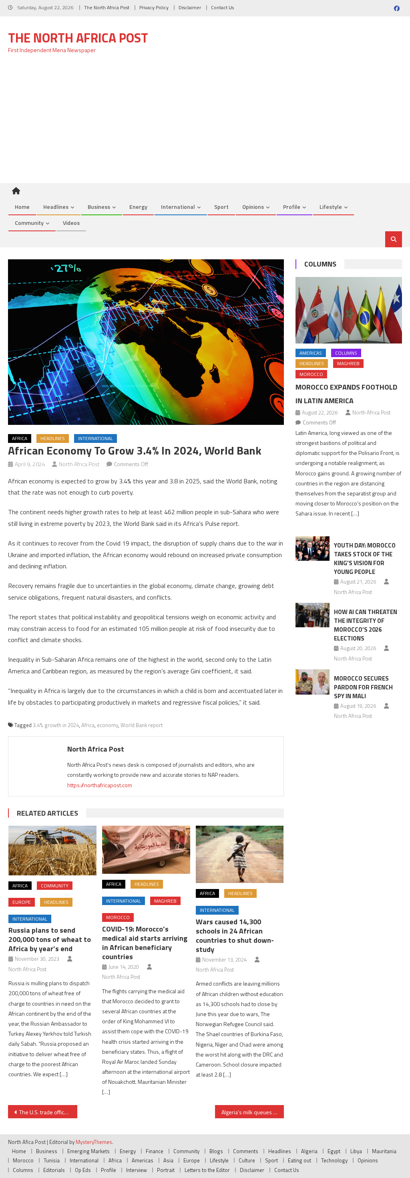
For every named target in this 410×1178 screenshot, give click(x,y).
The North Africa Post (106, 7)
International (178, 206)
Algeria (309, 1151)
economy (107, 725)
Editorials (54, 1170)
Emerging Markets (88, 1151)
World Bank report (142, 725)
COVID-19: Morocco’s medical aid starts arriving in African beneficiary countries (144, 942)
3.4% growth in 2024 (56, 725)
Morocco (118, 917)
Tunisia (52, 1160)
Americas (310, 353)
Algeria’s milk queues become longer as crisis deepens (252, 1112)
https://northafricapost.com (99, 785)
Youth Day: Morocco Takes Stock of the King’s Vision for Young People (365, 558)
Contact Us (222, 7)
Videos (71, 222)
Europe (21, 902)
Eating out (299, 1160)
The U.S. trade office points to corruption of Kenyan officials (48, 1112)
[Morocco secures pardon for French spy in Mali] (312, 682)
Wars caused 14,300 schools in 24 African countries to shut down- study (235, 935)
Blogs (216, 1151)
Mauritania (384, 1151)
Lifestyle (331, 206)
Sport (221, 206)
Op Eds (83, 1170)
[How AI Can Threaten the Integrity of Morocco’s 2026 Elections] (312, 615)
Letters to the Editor (207, 1170)
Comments (245, 1151)
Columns (320, 264)
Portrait (166, 1170)
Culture (247, 1160)
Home (22, 206)
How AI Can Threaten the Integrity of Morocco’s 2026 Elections (365, 625)
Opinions (253, 206)
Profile (291, 206)
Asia (168, 1160)
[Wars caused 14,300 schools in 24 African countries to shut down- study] (240, 854)
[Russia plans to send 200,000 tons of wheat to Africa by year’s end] (52, 850)
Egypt (334, 1151)
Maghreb (165, 901)
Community (29, 222)
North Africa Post (79, 464)
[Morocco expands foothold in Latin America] (348, 310)
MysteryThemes (94, 1142)
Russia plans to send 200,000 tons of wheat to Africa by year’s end (49, 939)
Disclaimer (190, 7)
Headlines (55, 206)
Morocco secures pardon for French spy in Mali (363, 687)
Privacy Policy (154, 7)
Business (99, 206)
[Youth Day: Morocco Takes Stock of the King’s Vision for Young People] (312, 548)
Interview (136, 1170)
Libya (356, 1151)
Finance (154, 1151)
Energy (138, 206)
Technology (334, 1160)
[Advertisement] (205, 123)
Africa (19, 438)
